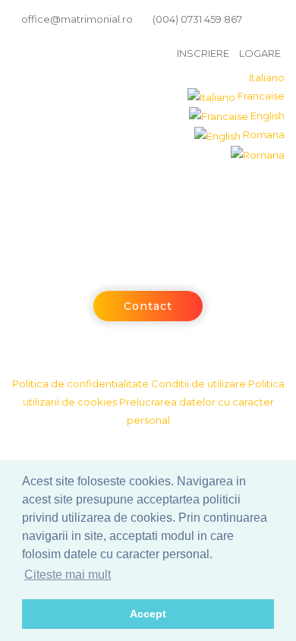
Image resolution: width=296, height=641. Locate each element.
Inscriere (203, 53)
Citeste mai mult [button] (67, 574)
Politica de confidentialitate (80, 383)
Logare (260, 53)
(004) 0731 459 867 (196, 19)
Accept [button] (148, 614)
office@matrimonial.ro (76, 19)
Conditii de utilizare (198, 383)
